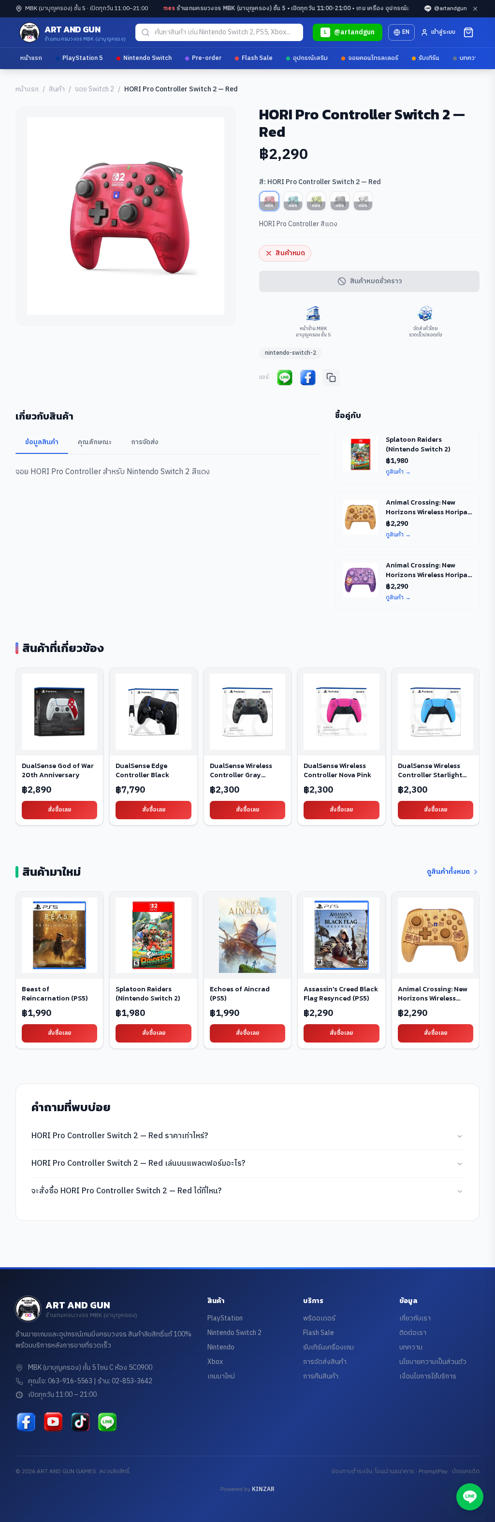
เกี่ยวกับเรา (415, 1318)
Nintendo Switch (147, 58)
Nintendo (220, 1347)
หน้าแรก (31, 58)
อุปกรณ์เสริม (310, 58)
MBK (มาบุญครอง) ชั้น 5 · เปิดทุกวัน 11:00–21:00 (86, 9)
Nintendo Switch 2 (234, 1332)
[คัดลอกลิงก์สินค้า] (331, 377)
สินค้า (57, 89)
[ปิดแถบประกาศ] (475, 8)
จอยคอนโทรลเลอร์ (373, 58)
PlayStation (225, 1318)
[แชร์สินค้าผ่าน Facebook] (308, 377)
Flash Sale (257, 58)
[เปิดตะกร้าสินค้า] (468, 32)
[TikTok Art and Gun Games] (80, 1422)
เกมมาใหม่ (221, 1376)
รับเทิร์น (429, 58)
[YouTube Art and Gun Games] (53, 1422)
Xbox (215, 1361)
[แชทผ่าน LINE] (469, 1496)
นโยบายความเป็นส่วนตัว (432, 1361)
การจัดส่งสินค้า (325, 1361)
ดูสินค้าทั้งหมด (448, 872)
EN (405, 32)
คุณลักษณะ (95, 442)
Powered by (247, 1489)
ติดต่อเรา (412, 1332)
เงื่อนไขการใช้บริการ (427, 1376)
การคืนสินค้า (320, 1376)
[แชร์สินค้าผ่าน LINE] (284, 377)
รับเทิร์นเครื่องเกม (328, 1347)
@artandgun (450, 9)
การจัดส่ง (144, 442)
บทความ (470, 58)
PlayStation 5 (82, 58)
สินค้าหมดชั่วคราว (376, 281)
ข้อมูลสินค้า (41, 442)
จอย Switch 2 (94, 89)
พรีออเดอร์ (319, 1318)
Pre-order (206, 58)
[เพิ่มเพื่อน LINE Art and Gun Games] (107, 1422)
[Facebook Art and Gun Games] (26, 1422)
